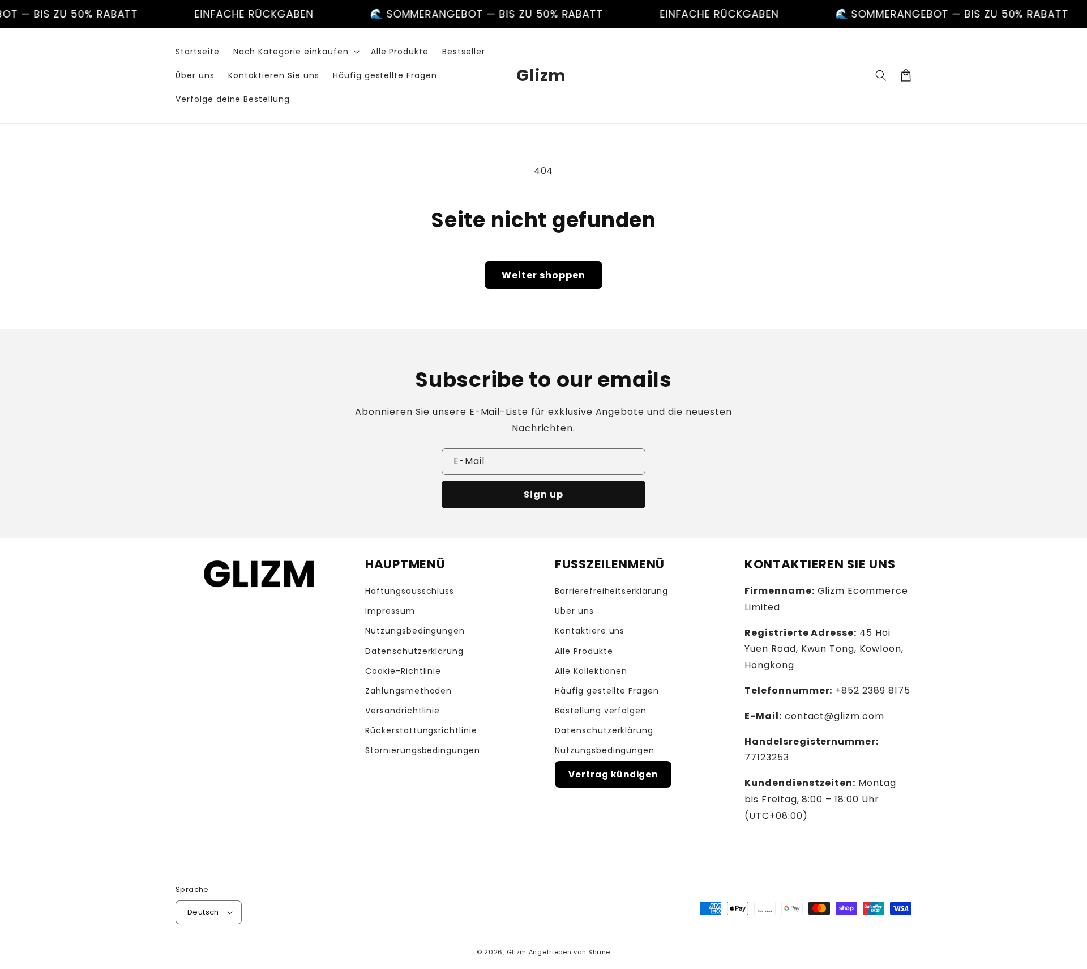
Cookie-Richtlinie (403, 671)
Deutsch (203, 912)
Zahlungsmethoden (408, 690)
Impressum (390, 611)
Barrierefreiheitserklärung (611, 591)
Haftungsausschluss (409, 591)
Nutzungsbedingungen (415, 630)
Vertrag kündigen (613, 774)
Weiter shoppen (543, 275)
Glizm (517, 952)
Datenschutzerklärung (414, 651)
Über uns (574, 611)
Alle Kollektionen (591, 671)
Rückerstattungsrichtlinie (421, 730)
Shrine (599, 952)
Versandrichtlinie (402, 710)
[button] (295, 51)
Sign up (543, 494)
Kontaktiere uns (589, 630)
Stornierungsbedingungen (422, 750)
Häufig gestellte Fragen (607, 690)
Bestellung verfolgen (601, 710)
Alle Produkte (584, 651)
